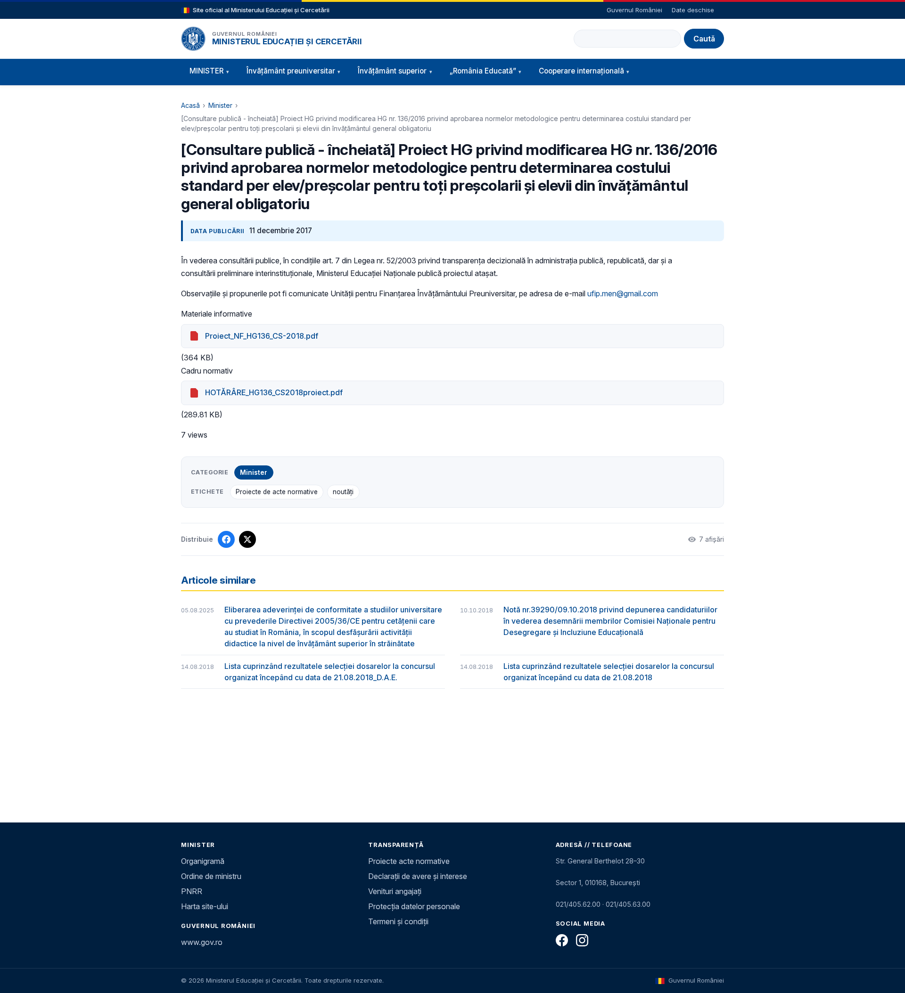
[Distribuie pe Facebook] (226, 539)
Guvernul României (634, 10)
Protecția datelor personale (414, 906)
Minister (220, 105)
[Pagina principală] (193, 38)
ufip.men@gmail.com (622, 293)
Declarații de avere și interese (417, 876)
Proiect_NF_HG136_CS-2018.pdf (261, 336)
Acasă (190, 105)
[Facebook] (562, 940)
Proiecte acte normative (409, 861)
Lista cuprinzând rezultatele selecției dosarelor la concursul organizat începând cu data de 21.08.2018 (608, 671)
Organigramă (202, 861)
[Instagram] (582, 940)
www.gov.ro (201, 942)
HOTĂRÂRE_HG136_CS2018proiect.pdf (274, 392)
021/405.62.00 (578, 904)
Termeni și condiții (398, 921)
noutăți (343, 492)
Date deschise (693, 10)
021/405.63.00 (628, 904)
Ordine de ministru (211, 876)
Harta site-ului (204, 906)
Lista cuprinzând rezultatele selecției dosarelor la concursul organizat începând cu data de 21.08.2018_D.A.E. (329, 671)
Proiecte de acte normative (277, 492)
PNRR (191, 891)
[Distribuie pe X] (247, 539)
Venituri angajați (394, 891)
